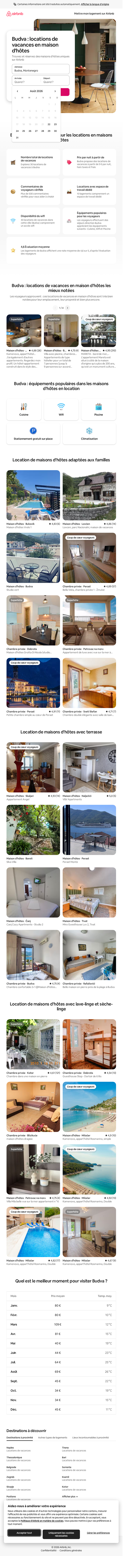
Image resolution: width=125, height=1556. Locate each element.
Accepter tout (24, 1532)
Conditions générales (71, 1550)
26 (30, 131)
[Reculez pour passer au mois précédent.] (18, 91)
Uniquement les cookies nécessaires (61, 1534)
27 (36, 131)
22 (49, 124)
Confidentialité (48, 1550)
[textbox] (26, 82)
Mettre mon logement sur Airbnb (94, 13)
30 (55, 131)
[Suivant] (67, 308)
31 (17, 137)
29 (49, 131)
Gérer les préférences (98, 1532)
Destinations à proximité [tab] (20, 1437)
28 (42, 131)
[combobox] (40, 70)
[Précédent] (55, 308)
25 (23, 131)
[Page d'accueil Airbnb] (15, 13)
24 (17, 131)
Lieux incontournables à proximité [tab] (90, 1437)
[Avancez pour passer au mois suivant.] (55, 91)
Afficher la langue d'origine (95, 4)
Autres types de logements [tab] (52, 1437)
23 (55, 124)
